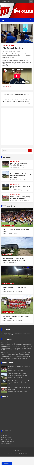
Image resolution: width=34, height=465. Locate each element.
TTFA (9, 86)
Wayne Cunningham (25, 190)
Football (5, 45)
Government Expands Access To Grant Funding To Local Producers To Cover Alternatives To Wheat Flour (16, 101)
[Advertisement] (17, 127)
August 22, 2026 (14, 167)
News (17, 172)
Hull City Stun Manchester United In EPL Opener (19, 164)
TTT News (22, 167)
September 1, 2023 (7, 51)
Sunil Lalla (22, 179)
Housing (12, 172)
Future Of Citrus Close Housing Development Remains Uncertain (20, 175)
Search (30, 151)
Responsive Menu (31, 1)
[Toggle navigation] (3, 20)
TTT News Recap (8, 206)
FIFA (7, 86)
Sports (11, 45)
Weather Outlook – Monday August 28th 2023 (16, 94)
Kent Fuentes (16, 51)
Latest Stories (7, 363)
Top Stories (6, 157)
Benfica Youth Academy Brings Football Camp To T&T (20, 197)
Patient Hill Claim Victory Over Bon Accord (20, 381)
